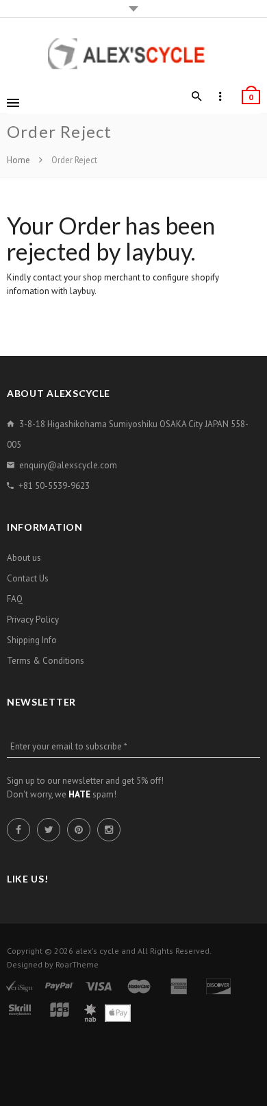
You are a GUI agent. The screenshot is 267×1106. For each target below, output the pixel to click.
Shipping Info (32, 640)
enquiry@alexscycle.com (68, 465)
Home (19, 160)
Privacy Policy (33, 619)
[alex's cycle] (133, 53)
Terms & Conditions (45, 660)
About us (24, 558)
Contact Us (28, 578)
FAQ (15, 599)
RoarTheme (77, 964)
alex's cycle (97, 951)
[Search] (197, 96)
